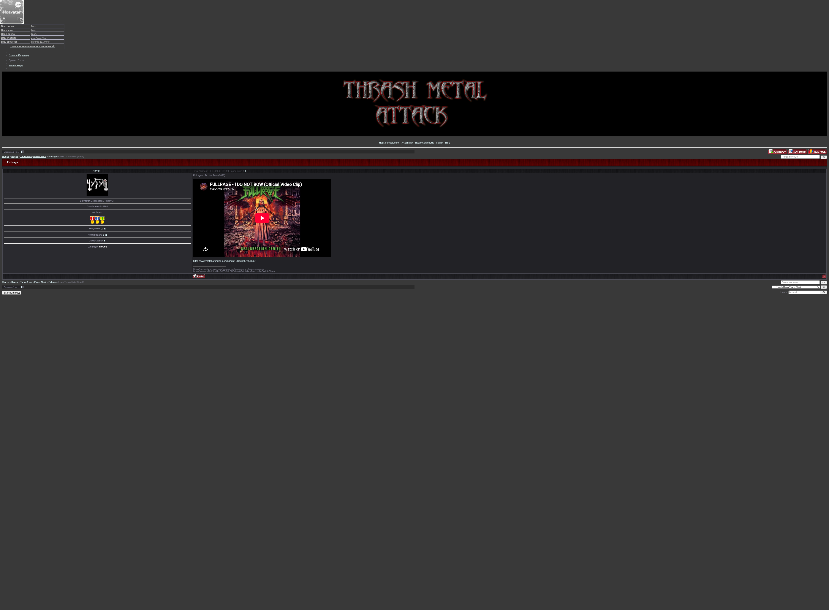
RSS (447, 142)
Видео (14, 156)
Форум (5, 156)
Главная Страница (19, 55)
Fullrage (53, 156)
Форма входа (16, 65)
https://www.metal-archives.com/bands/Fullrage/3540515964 (224, 261)
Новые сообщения (389, 142)
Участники (407, 142)
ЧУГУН (97, 171)
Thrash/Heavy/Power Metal (33, 156)
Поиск (439, 142)
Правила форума (424, 142)
